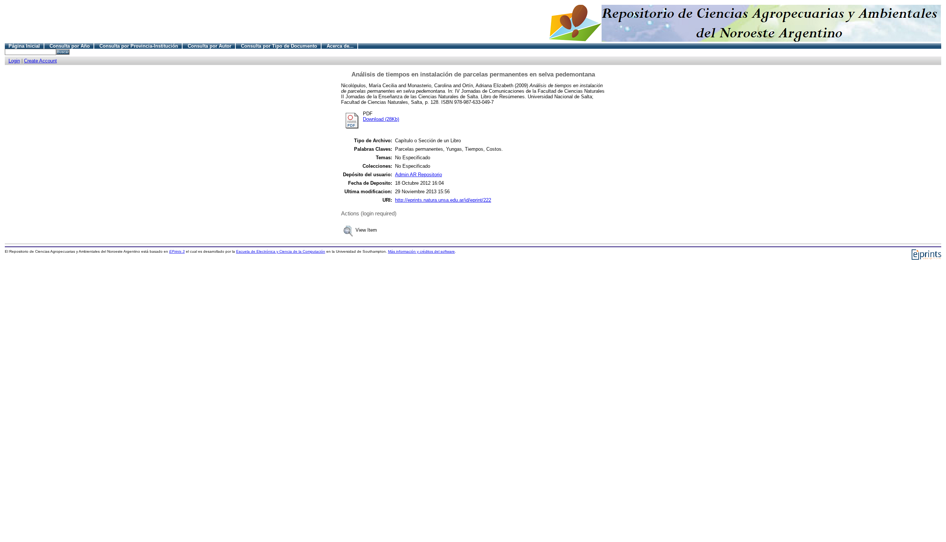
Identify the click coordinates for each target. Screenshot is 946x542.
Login (14, 61)
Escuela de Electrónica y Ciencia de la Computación (280, 251)
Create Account (40, 61)
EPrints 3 (177, 251)
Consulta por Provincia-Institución (138, 46)
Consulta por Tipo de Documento (279, 46)
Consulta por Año (70, 46)
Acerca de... (340, 46)
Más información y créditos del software (421, 251)
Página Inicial (24, 46)
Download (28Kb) (381, 119)
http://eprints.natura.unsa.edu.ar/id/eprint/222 (443, 200)
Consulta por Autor (209, 46)
